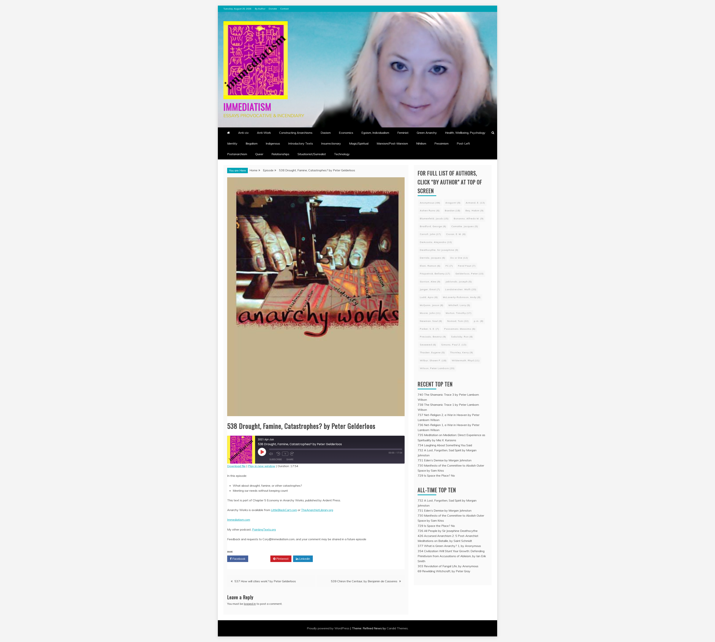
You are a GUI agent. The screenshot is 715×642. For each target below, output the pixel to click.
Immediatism (247, 106)
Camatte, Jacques (464, 226)
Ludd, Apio (429, 297)
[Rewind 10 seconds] (278, 454)
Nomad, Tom (458, 321)
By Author (260, 8)
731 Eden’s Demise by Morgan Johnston (444, 460)
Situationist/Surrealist (312, 154)
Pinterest (282, 559)
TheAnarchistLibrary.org (317, 510)
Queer (259, 154)
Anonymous (430, 202)
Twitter (260, 559)
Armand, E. (475, 202)
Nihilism (421, 143)
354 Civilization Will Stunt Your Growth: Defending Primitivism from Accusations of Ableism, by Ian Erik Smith (452, 556)
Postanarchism (237, 154)
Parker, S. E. (429, 328)
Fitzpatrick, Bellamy (435, 273)
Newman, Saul (431, 321)
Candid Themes (397, 628)
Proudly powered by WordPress (328, 628)
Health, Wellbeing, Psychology (465, 133)
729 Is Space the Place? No (436, 475)
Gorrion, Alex (430, 281)
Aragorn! (452, 202)
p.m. (478, 321)
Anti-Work (264, 133)
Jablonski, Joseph (459, 281)
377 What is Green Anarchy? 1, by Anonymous (449, 546)
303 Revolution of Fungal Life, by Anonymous (448, 566)
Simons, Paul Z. (453, 344)
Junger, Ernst (430, 289)
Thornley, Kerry (461, 352)
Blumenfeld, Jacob (434, 218)
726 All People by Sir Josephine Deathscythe (448, 531)
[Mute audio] (272, 453)
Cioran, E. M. (456, 234)
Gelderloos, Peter (469, 273)
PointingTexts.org (264, 529)
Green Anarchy (427, 133)
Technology (342, 154)
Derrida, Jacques (432, 257)
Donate (273, 8)
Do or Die (459, 257)
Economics (346, 133)
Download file (236, 466)
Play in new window (261, 466)
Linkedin (304, 559)
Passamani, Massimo (459, 328)
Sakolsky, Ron (462, 336)
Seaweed (428, 344)
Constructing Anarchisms (295, 133)
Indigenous (273, 143)
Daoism (326, 133)
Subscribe (275, 459)
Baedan (452, 210)
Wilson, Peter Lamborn (437, 368)
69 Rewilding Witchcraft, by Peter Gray (444, 571)
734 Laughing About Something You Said (445, 445)
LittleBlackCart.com (284, 510)
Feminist (403, 133)
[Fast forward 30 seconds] (293, 454)
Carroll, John (430, 234)
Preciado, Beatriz (433, 336)
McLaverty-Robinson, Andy (462, 297)
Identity (232, 143)
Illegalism (252, 143)
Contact (284, 8)
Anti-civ (243, 133)
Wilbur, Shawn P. (433, 360)
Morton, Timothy (458, 313)
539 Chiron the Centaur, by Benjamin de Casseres (364, 581)
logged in (250, 604)
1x (285, 453)
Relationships (280, 154)
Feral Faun (467, 265)
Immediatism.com (238, 519)
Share (289, 459)
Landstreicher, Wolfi (460, 289)
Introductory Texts (300, 143)
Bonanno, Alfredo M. (469, 218)
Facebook (238, 559)
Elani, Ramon (430, 265)
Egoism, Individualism (375, 133)
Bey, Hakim (474, 210)
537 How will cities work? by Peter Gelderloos (265, 581)
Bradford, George (433, 226)
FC (449, 265)
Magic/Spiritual (358, 143)
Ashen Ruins (430, 210)
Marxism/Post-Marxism (392, 143)
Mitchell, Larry (459, 305)
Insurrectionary (331, 143)
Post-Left (463, 143)
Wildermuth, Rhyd (465, 360)
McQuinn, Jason (431, 305)
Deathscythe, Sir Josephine (439, 250)
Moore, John (430, 313)
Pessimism (441, 143)
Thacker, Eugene (432, 352)
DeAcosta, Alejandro (436, 242)
